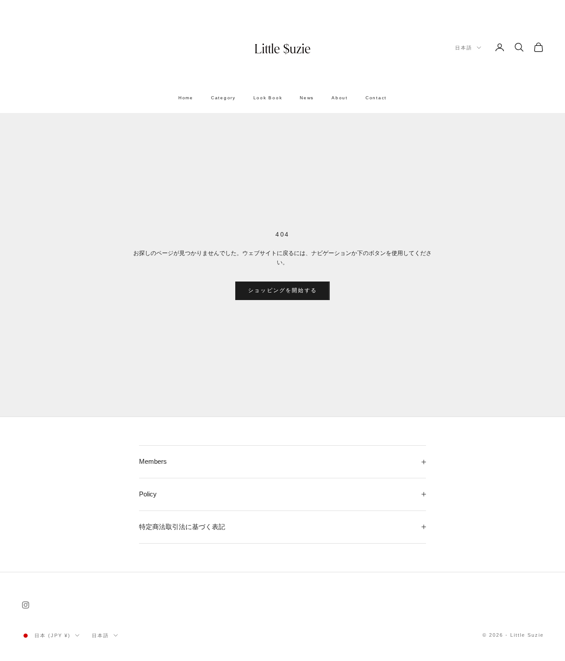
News (307, 97)
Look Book (267, 97)
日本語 (463, 47)
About (339, 97)
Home (185, 97)
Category (223, 97)
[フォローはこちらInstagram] (25, 605)
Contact (376, 97)
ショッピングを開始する (282, 290)
